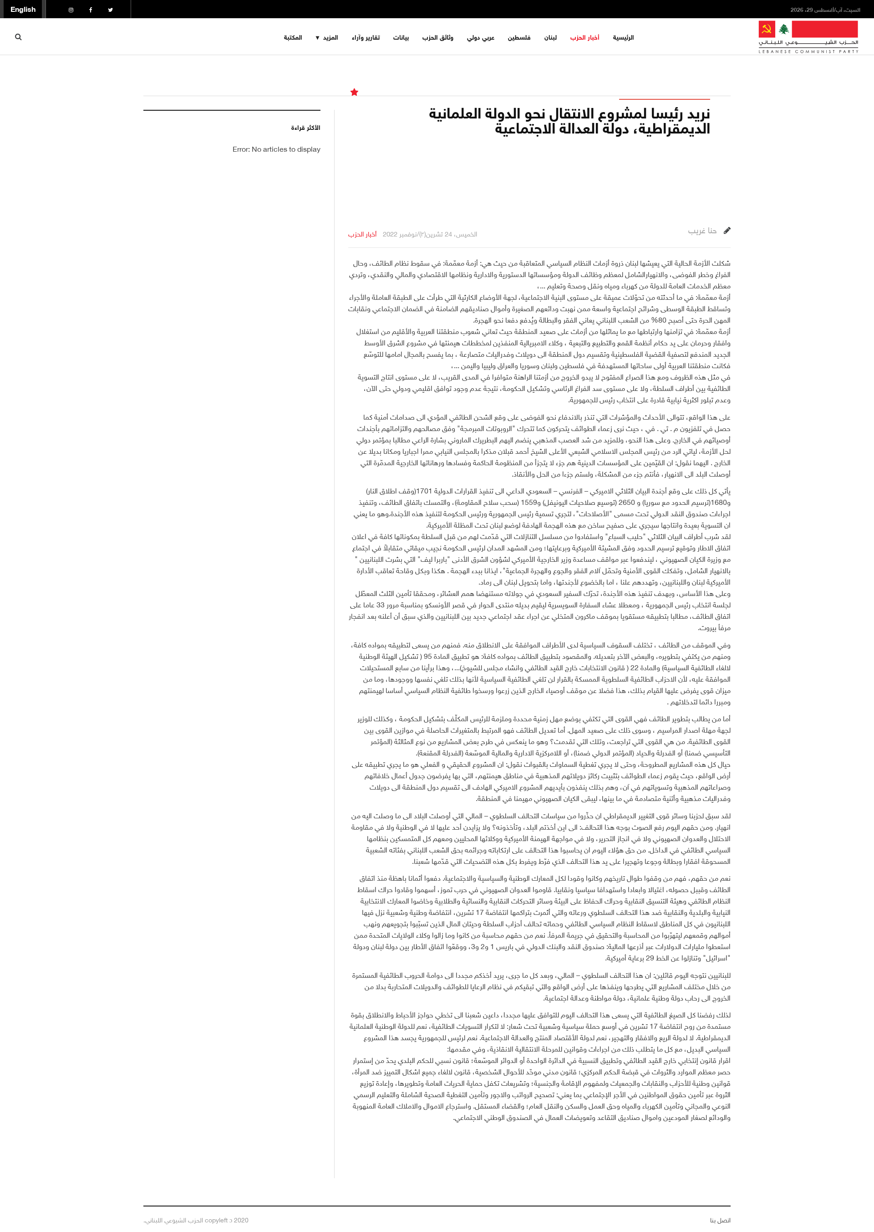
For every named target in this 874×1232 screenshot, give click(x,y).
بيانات (401, 36)
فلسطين (519, 36)
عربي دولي (480, 36)
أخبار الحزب (585, 36)
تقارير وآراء (366, 36)
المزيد (330, 36)
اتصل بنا (720, 1219)
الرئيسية (623, 36)
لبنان (550, 36)
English (23, 8)
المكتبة (293, 36)
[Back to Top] (23, 1193)
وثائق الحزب (437, 36)
